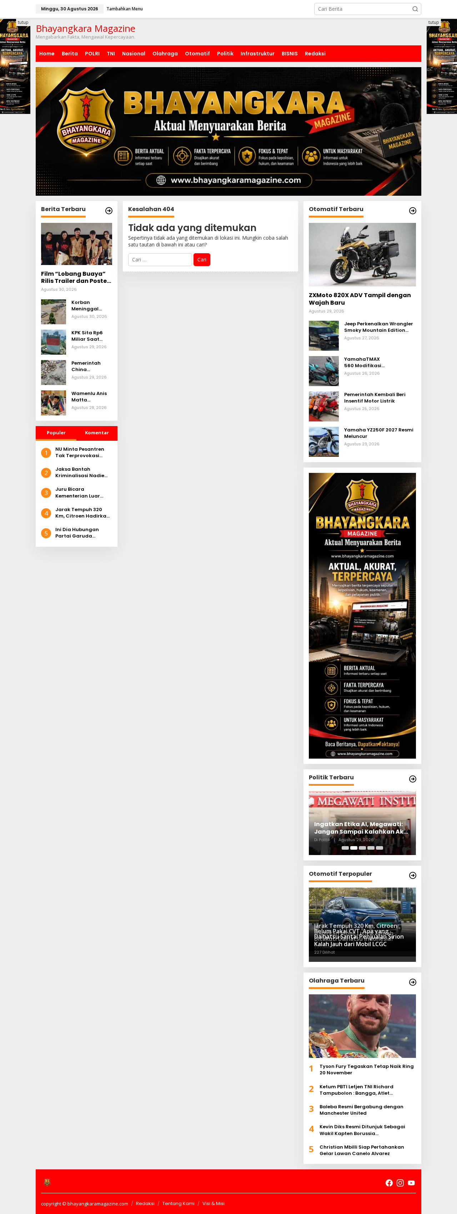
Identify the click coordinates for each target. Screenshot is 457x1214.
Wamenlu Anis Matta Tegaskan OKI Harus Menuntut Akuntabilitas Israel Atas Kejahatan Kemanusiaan (91, 396)
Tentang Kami (178, 1203)
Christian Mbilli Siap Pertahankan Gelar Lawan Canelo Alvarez (362, 1150)
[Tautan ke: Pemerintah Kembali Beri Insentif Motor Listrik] (324, 406)
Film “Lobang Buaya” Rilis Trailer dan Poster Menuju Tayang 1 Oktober (75, 277)
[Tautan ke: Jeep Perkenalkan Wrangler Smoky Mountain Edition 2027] (324, 335)
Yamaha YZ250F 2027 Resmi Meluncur (378, 433)
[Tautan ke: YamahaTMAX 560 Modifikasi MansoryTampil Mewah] (324, 370)
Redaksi (145, 1203)
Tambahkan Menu (124, 9)
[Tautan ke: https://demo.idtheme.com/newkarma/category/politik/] (412, 779)
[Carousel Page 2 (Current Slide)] (353, 848)
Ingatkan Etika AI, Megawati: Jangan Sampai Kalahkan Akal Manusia (362, 828)
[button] (415, 9)
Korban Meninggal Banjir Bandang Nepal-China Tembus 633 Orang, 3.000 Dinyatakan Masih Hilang (91, 305)
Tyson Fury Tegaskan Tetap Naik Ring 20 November (367, 1069)
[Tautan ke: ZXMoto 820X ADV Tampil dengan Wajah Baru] (362, 254)
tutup (23, 22)
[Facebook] (389, 1183)
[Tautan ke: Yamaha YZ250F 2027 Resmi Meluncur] (324, 441)
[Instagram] (400, 1183)
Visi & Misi (213, 1203)
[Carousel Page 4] (371, 848)
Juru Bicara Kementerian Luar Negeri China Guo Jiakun (77, 492)
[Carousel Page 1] (345, 848)
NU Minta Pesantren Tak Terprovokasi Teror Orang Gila (79, 452)
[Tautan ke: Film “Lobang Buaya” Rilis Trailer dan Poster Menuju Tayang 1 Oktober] (76, 244)
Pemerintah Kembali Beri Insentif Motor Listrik (375, 397)
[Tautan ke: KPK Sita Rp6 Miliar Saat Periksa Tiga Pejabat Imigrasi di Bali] (53, 341)
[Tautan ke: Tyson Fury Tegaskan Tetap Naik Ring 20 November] (362, 1026)
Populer (56, 432)
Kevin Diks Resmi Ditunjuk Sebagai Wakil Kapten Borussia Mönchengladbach (362, 1130)
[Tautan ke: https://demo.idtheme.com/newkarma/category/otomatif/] (412, 210)
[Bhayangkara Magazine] (47, 1182)
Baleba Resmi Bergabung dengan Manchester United (361, 1110)
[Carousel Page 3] (362, 848)
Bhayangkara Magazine (85, 28)
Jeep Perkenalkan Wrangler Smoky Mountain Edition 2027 (378, 327)
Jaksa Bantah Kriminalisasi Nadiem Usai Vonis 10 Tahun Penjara (82, 472)
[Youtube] (411, 1183)
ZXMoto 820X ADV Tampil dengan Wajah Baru (360, 299)
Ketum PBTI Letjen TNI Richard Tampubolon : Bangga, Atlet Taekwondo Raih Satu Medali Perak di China (367, 1090)
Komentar (97, 432)
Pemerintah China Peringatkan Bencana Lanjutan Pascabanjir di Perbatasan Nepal (89, 366)
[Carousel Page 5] (379, 848)
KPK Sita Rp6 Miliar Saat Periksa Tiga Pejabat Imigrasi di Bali (90, 336)
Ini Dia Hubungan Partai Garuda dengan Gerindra (77, 532)
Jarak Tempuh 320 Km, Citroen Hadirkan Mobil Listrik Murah (82, 512)
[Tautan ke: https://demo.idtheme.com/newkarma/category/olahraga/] (412, 982)
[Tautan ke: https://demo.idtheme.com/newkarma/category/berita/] (109, 210)
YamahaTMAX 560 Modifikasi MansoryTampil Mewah (373, 362)
